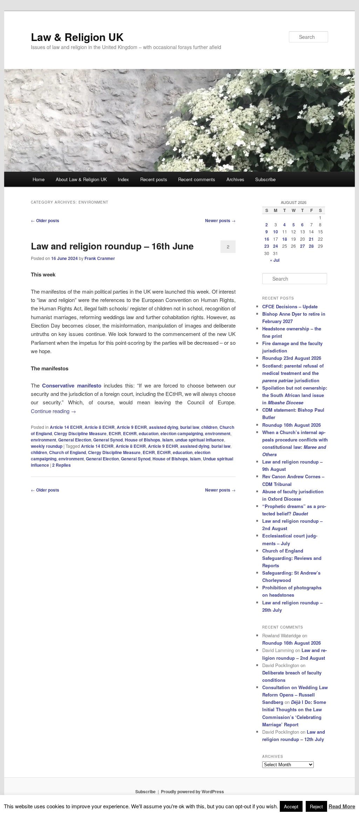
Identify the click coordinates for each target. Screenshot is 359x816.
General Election (74, 440)
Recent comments (196, 179)
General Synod (108, 440)
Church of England (67, 452)
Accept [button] (291, 806)
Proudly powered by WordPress (192, 791)
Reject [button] (316, 806)
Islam (167, 440)
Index (123, 179)
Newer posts (220, 220)
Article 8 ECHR (99, 427)
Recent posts (153, 179)
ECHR (115, 433)
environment (217, 433)
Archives (235, 179)
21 (311, 239)
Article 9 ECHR (132, 427)
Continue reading (53, 410)
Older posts (45, 220)
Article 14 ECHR (66, 427)
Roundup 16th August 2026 (291, 424)
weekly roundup (46, 446)
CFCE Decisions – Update (290, 306)
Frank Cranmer (99, 258)
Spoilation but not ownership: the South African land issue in (294, 395)
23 (266, 246)
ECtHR (130, 433)
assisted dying (163, 427)
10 (275, 231)
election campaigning (182, 433)
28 (311, 246)
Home (39, 179)
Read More (341, 806)
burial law (189, 427)
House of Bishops (142, 440)
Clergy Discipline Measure (80, 433)
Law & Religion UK (77, 36)
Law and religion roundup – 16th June (112, 245)
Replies (61, 465)
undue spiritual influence (199, 440)
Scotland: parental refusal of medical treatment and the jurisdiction (293, 373)
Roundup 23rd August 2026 (291, 358)
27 (302, 246)
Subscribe (265, 179)
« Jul (274, 260)
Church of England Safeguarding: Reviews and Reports (291, 558)
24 (275, 246)
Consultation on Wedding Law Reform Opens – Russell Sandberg (295, 694)
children (209, 427)
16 (266, 239)
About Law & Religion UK (81, 179)
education (148, 433)
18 (284, 239)
